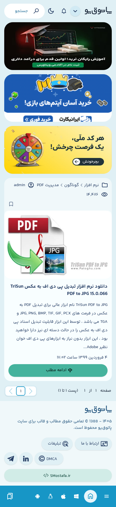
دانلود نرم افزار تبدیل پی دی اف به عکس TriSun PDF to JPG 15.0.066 (59, 290)
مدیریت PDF (48, 185)
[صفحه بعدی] (10, 391)
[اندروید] (37, 496)
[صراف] (58, 150)
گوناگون (71, 185)
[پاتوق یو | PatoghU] (98, 10)
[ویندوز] (76, 496)
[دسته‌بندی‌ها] (75, 11)
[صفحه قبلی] (30, 391)
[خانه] (90, 496)
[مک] (63, 496)
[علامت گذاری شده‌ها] (10, 496)
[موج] (58, 46)
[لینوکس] (50, 496)
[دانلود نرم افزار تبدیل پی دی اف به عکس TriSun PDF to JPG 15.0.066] (58, 245)
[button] (21, 391)
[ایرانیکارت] (58, 98)
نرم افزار (91, 185)
